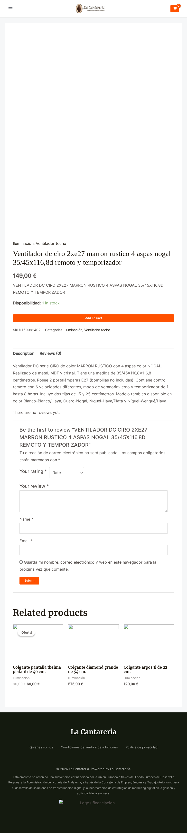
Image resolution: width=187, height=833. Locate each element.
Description (24, 353)
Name (26, 519)
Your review (34, 486)
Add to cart (93, 318)
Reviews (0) (50, 353)
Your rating (33, 471)
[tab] (24, 353)
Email (26, 541)
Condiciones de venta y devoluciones (89, 747)
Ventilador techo (51, 243)
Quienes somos (41, 747)
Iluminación (23, 243)
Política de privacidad (142, 747)
